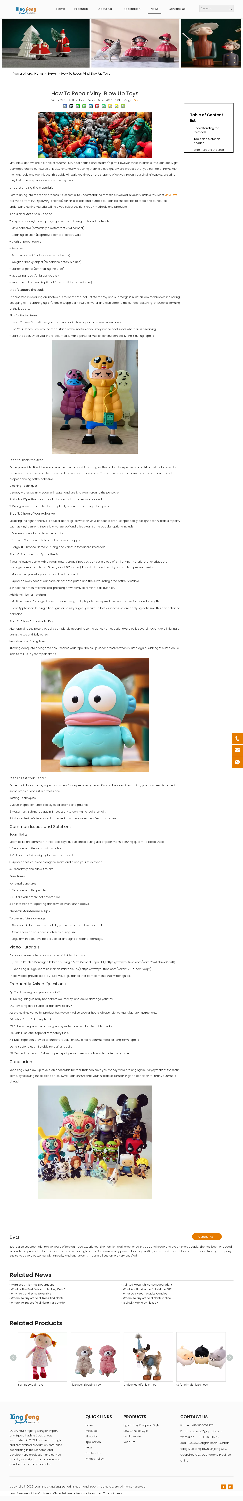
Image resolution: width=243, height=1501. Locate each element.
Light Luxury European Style (141, 1425)
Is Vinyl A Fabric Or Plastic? (140, 1303)
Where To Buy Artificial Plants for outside (38, 1303)
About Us (91, 1436)
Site (136, 100)
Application (93, 1442)
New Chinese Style (135, 1431)
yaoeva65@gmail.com (206, 1431)
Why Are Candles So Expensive (31, 1293)
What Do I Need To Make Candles (145, 1293)
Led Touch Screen (110, 1493)
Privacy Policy (94, 1459)
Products (91, 1431)
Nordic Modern (133, 1436)
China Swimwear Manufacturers (74, 1493)
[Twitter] (230, 1486)
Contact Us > (207, 1236)
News (88, 1447)
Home (89, 1425)
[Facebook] (223, 1486)
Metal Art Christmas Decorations (32, 1285)
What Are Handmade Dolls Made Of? (147, 1289)
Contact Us (93, 1453)
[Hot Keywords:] (230, 8)
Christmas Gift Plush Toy (140, 1385)
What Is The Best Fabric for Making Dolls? (38, 1289)
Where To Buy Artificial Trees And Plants (37, 1298)
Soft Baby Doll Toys (30, 1385)
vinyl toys (171, 195)
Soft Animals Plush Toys (192, 1385)
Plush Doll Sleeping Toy (86, 1385)
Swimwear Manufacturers (34, 1493)
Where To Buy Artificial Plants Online (147, 1298)
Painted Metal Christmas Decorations (148, 1285)
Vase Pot (129, 1442)
